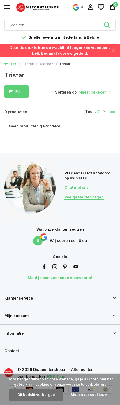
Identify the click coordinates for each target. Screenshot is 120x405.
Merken (46, 64)
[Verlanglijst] (101, 7)
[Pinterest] (65, 267)
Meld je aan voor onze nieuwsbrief (60, 277)
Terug (15, 64)
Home (29, 64)
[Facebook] (44, 267)
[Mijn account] (90, 7)
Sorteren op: (66, 92)
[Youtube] (75, 267)
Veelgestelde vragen (84, 197)
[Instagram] (54, 267)
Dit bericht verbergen (36, 394)
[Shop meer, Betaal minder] (38, 7)
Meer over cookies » (89, 394)
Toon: (90, 111)
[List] (113, 111)
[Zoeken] (107, 25)
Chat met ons (76, 187)
